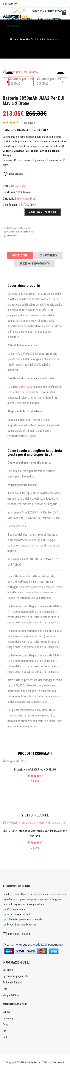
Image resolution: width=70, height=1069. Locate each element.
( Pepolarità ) (28, 122)
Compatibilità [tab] (48, 255)
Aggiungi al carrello (42, 212)
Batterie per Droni (28, 39)
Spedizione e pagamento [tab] (34, 263)
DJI (41, 39)
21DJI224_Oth (17, 186)
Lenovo (6, 1011)
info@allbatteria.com (19, 933)
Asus (5, 1024)
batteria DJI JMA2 (22, 387)
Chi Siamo (8, 969)
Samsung (8, 1018)
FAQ (5, 988)
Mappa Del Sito (11, 995)
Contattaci (13, 26)
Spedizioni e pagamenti (20, 18)
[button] (7, 82)
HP (4, 1030)
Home (13, 39)
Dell (5, 1037)
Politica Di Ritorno (12, 982)
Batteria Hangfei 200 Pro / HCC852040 (35, 769)
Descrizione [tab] (19, 255)
